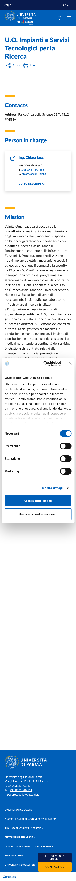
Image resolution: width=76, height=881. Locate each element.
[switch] (65, 446)
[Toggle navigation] (68, 17)
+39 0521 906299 (32, 170)
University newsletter (20, 865)
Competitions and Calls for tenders (29, 846)
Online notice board (18, 810)
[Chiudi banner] (70, 363)
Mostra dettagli (53, 488)
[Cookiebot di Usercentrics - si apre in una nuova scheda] (45, 363)
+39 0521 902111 (21, 790)
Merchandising (15, 856)
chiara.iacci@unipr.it (34, 174)
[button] (9, 5)
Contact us (54, 867)
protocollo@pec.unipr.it (26, 794)
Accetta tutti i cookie (38, 500)
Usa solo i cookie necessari (38, 514)
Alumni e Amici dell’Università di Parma (31, 819)
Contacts (9, 876)
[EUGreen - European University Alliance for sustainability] (25, 23)
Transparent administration (24, 828)
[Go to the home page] (21, 16)
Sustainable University (20, 837)
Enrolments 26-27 (55, 857)
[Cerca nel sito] (60, 18)
